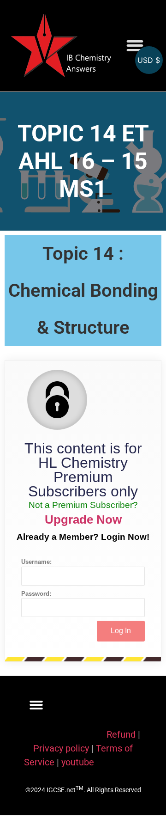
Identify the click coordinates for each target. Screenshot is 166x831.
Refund (121, 734)
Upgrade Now (83, 519)
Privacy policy (61, 748)
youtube (77, 762)
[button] (134, 46)
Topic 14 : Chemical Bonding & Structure (83, 290)
